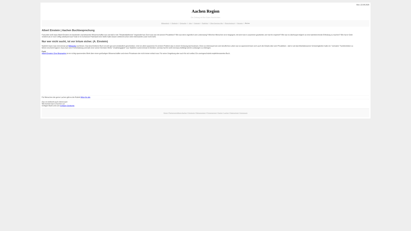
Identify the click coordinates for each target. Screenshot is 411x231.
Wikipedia (72, 46)
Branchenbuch (230, 23)
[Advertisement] (205, 78)
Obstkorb (174, 23)
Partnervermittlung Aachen (178, 113)
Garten (220, 113)
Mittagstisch (165, 23)
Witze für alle (85, 97)
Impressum (243, 113)
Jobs (190, 23)
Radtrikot (205, 23)
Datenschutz (234, 113)
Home (166, 113)
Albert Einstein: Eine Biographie (54, 53)
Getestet (197, 23)
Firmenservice (212, 113)
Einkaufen (183, 23)
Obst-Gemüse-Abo (216, 23)
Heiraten (240, 23)
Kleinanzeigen (201, 113)
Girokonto (191, 113)
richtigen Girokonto (67, 106)
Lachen (226, 113)
